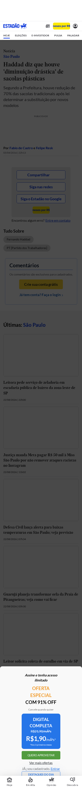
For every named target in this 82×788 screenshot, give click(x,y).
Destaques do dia (41, 774)
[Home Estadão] (14, 26)
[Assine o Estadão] (61, 26)
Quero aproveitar (41, 755)
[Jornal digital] (47, 26)
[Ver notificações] (75, 26)
